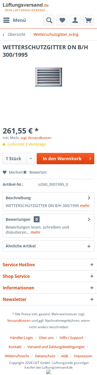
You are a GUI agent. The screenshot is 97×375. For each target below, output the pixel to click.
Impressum (83, 355)
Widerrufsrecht (17, 355)
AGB (64, 355)
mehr (84, 205)
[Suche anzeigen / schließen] (48, 20)
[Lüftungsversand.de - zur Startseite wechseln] (25, 7)
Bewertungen (18, 219)
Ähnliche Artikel (21, 245)
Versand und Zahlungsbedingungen (56, 346)
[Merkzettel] (62, 20)
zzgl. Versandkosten (35, 137)
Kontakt (15, 346)
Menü (19, 20)
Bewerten (37, 172)
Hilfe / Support (71, 337)
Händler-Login (21, 337)
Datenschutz (45, 355)
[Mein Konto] (75, 20)
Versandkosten (19, 320)
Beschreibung (18, 197)
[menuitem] (14, 20)
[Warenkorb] (88, 20)
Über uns (46, 337)
